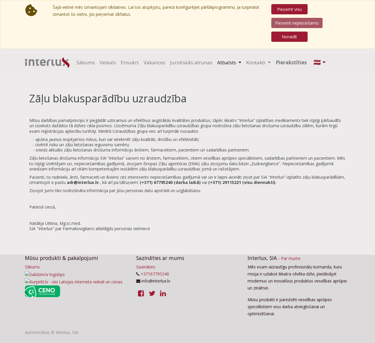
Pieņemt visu (289, 9)
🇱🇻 (317, 62)
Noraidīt (289, 36)
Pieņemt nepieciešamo (297, 23)
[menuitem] (85, 62)
